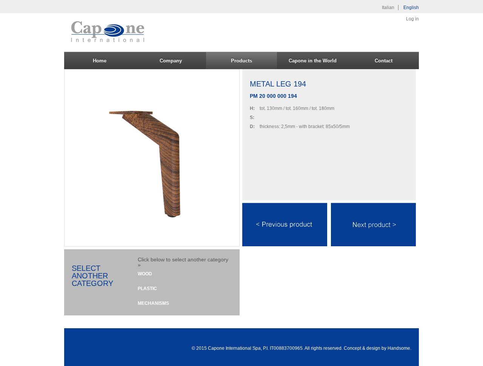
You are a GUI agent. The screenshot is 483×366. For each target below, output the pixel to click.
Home (99, 60)
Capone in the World (313, 60)
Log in (412, 19)
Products (241, 60)
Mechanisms (153, 303)
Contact (383, 60)
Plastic (147, 288)
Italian (388, 7)
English (411, 7)
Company (171, 60)
